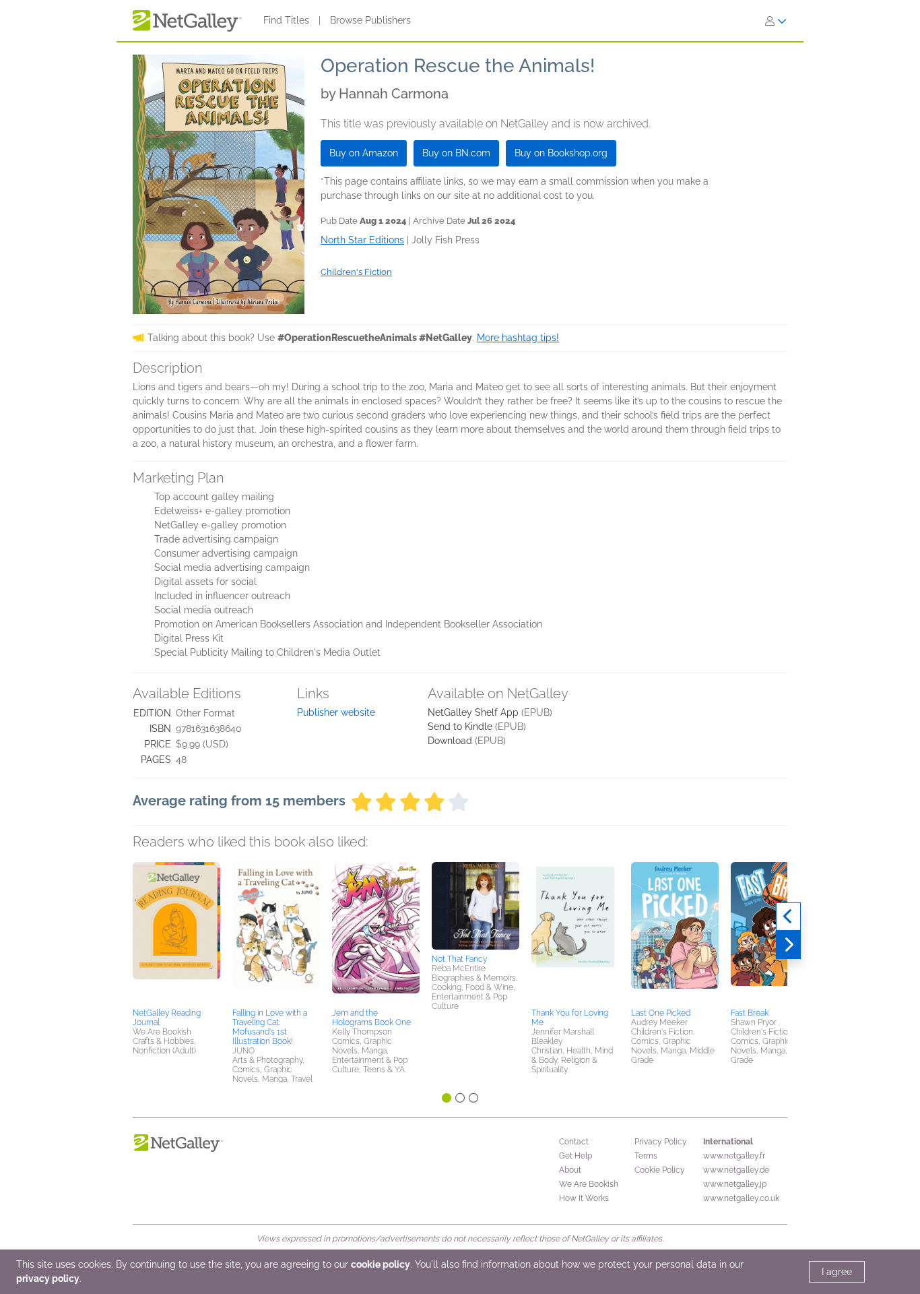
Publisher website (336, 712)
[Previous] (788, 916)
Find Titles (286, 20)
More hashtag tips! (518, 337)
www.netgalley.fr (734, 1156)
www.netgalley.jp (734, 1184)
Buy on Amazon (363, 153)
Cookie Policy (659, 1170)
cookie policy (380, 1264)
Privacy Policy (660, 1141)
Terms (645, 1156)
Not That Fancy (459, 959)
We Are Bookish (588, 1184)
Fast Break (749, 1013)
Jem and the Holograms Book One (371, 1017)
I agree (837, 1271)
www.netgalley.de (736, 1170)
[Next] (788, 945)
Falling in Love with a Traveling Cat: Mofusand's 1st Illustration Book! (269, 1027)
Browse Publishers (370, 20)
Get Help (575, 1156)
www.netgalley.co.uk (741, 1198)
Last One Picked (660, 1013)
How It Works (584, 1198)
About (570, 1170)
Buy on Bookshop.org (561, 153)
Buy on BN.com (456, 153)
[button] (176, 933)
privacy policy (47, 1278)
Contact (574, 1141)
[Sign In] (775, 21)
